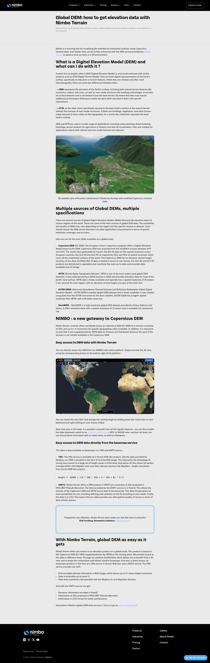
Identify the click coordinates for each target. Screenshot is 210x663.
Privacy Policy (42, 651)
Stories (136, 649)
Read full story (124, 521)
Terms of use (28, 651)
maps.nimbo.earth (127, 606)
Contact (137, 5)
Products (73, 5)
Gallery (163, 631)
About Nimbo (167, 637)
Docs (126, 5)
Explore (114, 5)
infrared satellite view (98, 433)
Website (48, 657)
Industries (89, 5)
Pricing (103, 5)
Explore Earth (194, 5)
